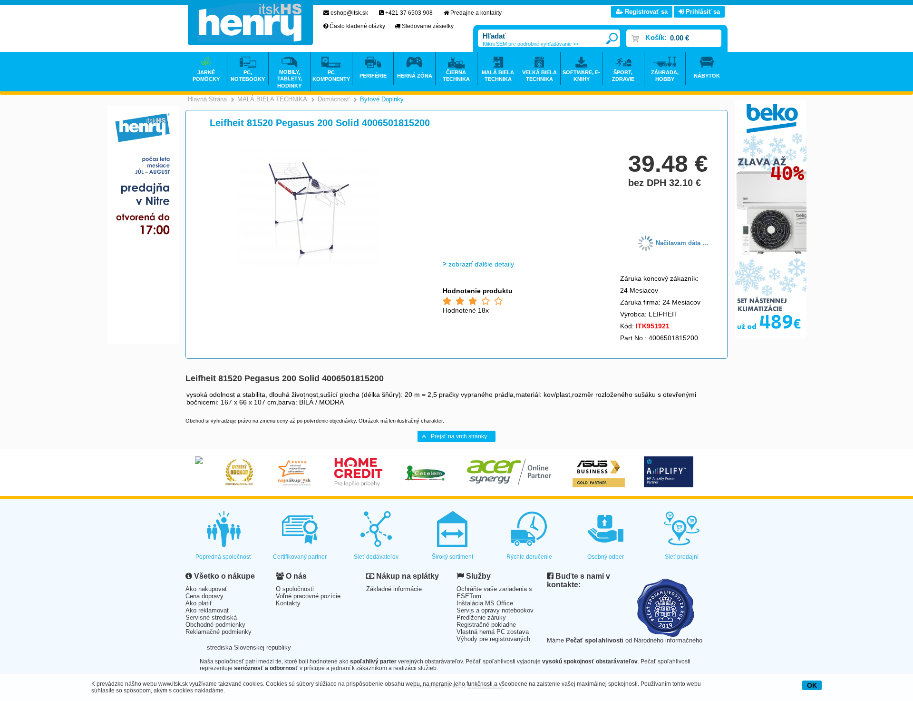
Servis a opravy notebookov (495, 610)
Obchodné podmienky (215, 624)
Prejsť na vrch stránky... (461, 436)
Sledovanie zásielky (428, 26)
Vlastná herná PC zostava (492, 631)
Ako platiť (198, 603)
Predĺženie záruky (481, 617)
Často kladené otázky (357, 26)
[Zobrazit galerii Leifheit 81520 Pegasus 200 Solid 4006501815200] (307, 264)
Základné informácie (394, 588)
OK (812, 685)
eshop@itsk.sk (349, 13)
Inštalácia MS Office (484, 603)
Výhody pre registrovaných (493, 638)
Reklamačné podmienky (218, 631)
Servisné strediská (211, 617)
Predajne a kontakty (476, 13)
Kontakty (288, 603)
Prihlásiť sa (702, 11)
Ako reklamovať (207, 610)
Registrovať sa (645, 11)
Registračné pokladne (486, 624)
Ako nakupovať (206, 588)
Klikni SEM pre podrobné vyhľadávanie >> (531, 44)
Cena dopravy (204, 596)
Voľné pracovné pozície (308, 596)
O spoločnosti (295, 588)
